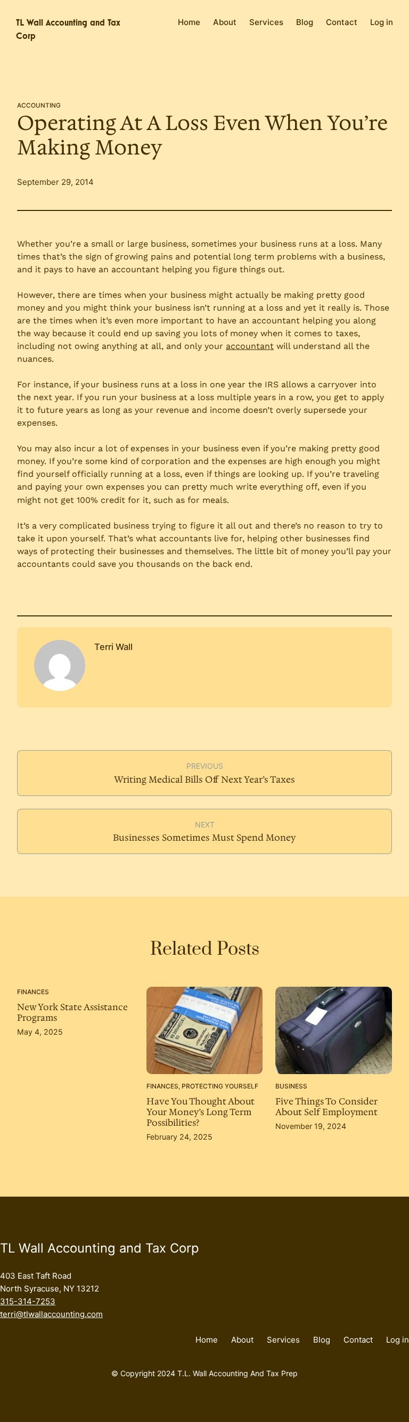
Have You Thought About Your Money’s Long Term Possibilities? (200, 1112)
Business (291, 1086)
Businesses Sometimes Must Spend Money (204, 837)
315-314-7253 (27, 1301)
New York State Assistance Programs (72, 1012)
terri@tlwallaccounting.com (51, 1314)
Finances (33, 992)
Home (189, 22)
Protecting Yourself (220, 1086)
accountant (250, 346)
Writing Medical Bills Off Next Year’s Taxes (204, 779)
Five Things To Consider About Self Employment (326, 1107)
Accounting (39, 105)
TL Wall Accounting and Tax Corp (99, 1248)
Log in (381, 22)
